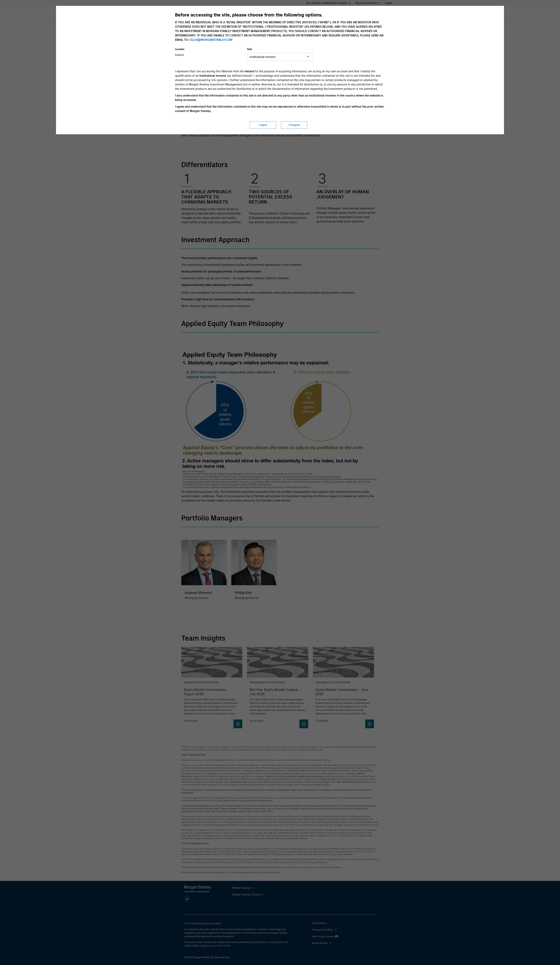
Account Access (366, 3)
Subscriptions (319, 923)
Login (388, 3)
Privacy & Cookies (322, 929)
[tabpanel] (280, 164)
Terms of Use (320, 943)
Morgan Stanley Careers (246, 894)
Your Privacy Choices (323, 936)
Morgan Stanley (241, 887)
